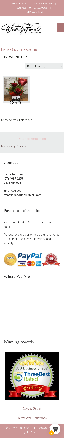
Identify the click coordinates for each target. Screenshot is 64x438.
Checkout (40, 7)
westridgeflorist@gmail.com (22, 195)
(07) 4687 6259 (13, 178)
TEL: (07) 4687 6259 (32, 12)
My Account (20, 3)
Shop (15, 49)
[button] (60, 27)
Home (5, 49)
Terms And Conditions (32, 418)
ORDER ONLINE (43, 3)
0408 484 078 (12, 183)
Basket (21, 7)
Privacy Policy (32, 408)
